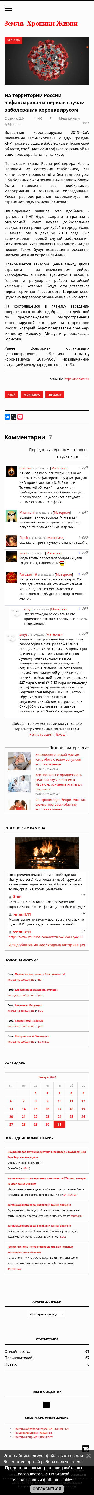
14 (24, 1109)
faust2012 (76, 1215)
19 (83, 1109)
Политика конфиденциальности (33, 1437)
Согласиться (47, 1489)
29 (35, 1124)
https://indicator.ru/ (77, 379)
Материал (59, 468)
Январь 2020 (47, 1077)
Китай (11, 394)
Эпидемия (55, 394)
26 (83, 1116)
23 (47, 1116)
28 (24, 1124)
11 (71, 1101)
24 (59, 1116)
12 (83, 1101)
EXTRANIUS (70, 1194)
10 (59, 1101)
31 (59, 1124)
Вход (60, 734)
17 (59, 1109)
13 (11, 1109)
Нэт (40, 979)
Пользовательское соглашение (33, 1432)
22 (35, 1116)
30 (47, 1124)
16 (47, 1109)
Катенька (43, 1041)
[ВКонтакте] (7, 417)
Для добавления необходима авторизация (47, 944)
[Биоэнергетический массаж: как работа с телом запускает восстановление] (19, 769)
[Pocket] (20, 417)
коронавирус (32, 394)
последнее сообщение (21, 979)
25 (71, 1116)
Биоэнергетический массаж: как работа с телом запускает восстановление (58, 759)
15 (35, 1109)
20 (11, 1116)
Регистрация (40, 734)
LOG (40, 1010)
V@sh (26, 1168)
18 (71, 1109)
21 (24, 1116)
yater (41, 995)
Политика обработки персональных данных (41, 1429)
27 (11, 1124)
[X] (13, 417)
